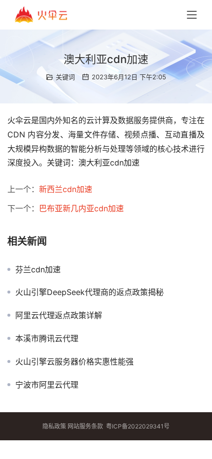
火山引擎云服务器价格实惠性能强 (74, 361)
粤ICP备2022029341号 (138, 426)
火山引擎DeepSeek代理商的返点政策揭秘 (89, 292)
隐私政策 (54, 426)
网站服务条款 (85, 426)
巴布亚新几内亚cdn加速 (81, 208)
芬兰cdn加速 (38, 269)
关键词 (65, 77)
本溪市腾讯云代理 (46, 338)
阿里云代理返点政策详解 (58, 315)
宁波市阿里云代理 (46, 384)
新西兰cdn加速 (65, 189)
